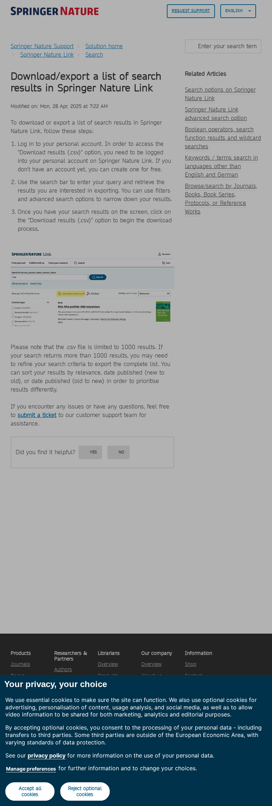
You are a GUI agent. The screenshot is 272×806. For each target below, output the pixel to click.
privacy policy (47, 755)
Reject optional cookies (85, 791)
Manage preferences (31, 769)
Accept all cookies (30, 791)
